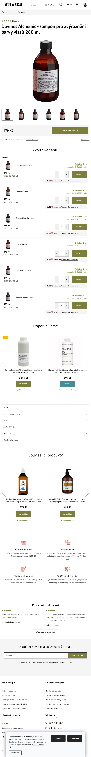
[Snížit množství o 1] (57, 174)
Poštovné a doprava (9, 691)
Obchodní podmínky (9, 695)
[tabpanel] (24, 365)
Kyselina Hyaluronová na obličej (57, 704)
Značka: (32, 140)
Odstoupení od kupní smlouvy (13, 728)
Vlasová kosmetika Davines (55, 695)
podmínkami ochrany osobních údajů (58, 662)
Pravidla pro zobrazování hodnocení (15, 708)
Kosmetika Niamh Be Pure (55, 708)
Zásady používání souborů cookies (14, 700)
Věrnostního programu (69, 181)
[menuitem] (33, 5)
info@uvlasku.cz (57, 728)
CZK (67, 4)
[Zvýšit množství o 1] (66, 174)
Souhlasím (74, 738)
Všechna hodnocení (45, 632)
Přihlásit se (77, 655)
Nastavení (15, 752)
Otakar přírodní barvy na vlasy (56, 700)
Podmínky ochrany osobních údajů (14, 704)
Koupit (79, 174)
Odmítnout (58, 738)
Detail (68, 384)
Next (87, 363)
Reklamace (5, 724)
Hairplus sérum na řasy (54, 691)
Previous (4, 363)
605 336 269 (56, 723)
